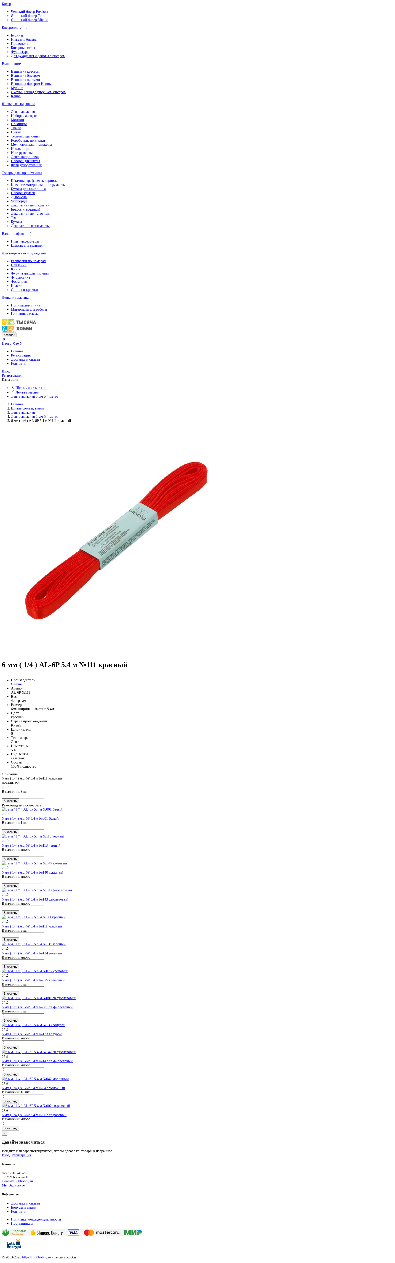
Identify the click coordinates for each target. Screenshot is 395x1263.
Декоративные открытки (30, 205)
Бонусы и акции (23, 1207)
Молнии (17, 120)
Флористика (20, 277)
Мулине (17, 88)
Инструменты (22, 153)
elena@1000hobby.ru (17, 1181)
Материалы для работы (29, 309)
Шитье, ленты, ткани (18, 104)
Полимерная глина (25, 305)
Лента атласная (23, 112)
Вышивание (11, 64)
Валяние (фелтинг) (16, 233)
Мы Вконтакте (13, 1185)
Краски (16, 286)
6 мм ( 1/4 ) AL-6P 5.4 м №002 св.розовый (34, 1115)
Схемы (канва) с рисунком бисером (38, 92)
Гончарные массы (25, 313)
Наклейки (19, 265)
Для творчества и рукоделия (24, 253)
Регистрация (21, 355)
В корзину (10, 801)
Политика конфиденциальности (36, 1219)
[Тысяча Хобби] (19, 330)
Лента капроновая (25, 157)
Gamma (16, 684)
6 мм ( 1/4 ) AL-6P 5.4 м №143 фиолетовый (35, 899)
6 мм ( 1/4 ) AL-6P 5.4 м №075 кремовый (33, 980)
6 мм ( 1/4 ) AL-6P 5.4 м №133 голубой (32, 1034)
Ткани (16, 128)
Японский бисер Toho (28, 16)
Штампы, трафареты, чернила (34, 180)
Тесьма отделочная (25, 136)
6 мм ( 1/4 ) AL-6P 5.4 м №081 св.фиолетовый (37, 1007)
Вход (6, 371)
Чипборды (19, 201)
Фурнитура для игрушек (30, 273)
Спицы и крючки (24, 290)
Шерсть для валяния (27, 245)
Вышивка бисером (25, 75)
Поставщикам (22, 1223)
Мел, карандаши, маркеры (31, 144)
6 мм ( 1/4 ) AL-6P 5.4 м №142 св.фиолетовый (37, 1061)
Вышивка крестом (25, 71)
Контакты (18, 363)
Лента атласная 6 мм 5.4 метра (34, 396)
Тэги (15, 217)
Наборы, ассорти (24, 116)
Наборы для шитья (25, 161)
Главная (17, 351)
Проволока (19, 43)
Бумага (16, 222)
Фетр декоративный (26, 165)
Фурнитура (20, 52)
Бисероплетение (14, 27)
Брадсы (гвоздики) (25, 209)
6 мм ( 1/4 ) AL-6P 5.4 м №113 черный (31, 845)
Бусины (17, 35)
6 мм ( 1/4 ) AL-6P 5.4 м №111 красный (32, 926)
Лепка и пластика (15, 297)
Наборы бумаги (23, 193)
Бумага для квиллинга (28, 189)
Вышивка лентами (25, 80)
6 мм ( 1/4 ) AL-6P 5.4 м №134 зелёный (32, 953)
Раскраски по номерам (28, 261)
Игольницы (20, 149)
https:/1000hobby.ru (36, 1257)
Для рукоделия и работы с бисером (38, 56)
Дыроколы (19, 197)
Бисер (6, 4)
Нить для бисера (24, 39)
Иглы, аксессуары (25, 241)
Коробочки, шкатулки (28, 140)
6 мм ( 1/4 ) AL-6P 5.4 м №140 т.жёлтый (32, 872)
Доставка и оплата (25, 359)
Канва (16, 96)
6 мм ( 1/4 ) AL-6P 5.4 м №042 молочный (33, 1088)
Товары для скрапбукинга (22, 173)
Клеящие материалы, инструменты (38, 185)
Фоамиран (19, 281)
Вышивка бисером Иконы (31, 84)
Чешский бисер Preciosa (29, 11)
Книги (16, 269)
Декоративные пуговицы (30, 213)
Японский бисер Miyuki (29, 20)
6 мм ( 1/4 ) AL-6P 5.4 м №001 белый (30, 818)
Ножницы (19, 124)
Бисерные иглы (23, 48)
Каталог (9, 335)
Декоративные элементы (30, 226)
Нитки (16, 132)
